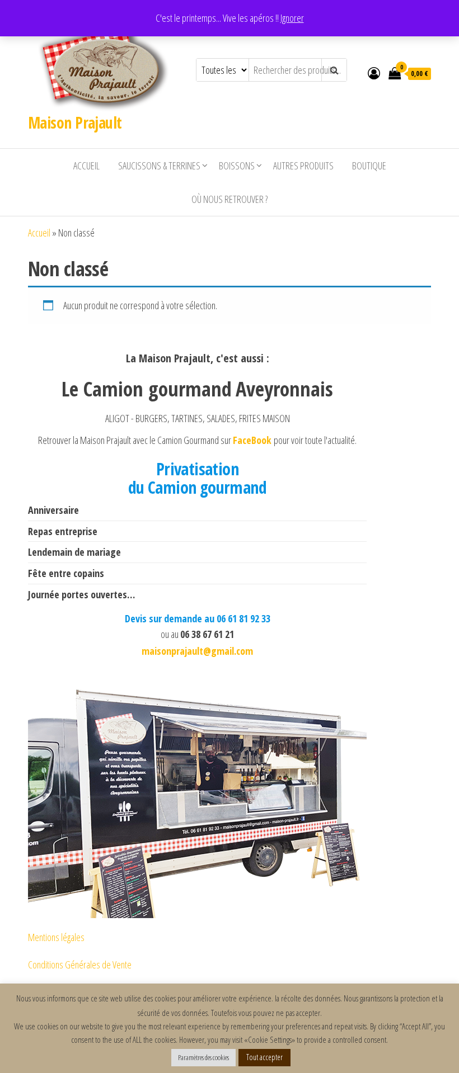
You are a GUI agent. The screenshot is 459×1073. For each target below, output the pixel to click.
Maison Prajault (75, 122)
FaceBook (253, 440)
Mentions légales (56, 937)
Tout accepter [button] (264, 1057)
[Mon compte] (374, 72)
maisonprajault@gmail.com (197, 650)
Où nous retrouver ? (229, 199)
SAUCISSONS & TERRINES (159, 165)
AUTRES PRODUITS (303, 165)
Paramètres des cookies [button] (203, 1057)
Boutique (369, 165)
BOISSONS (237, 165)
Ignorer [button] (292, 18)
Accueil (39, 232)
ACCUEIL (86, 165)
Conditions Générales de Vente (80, 964)
